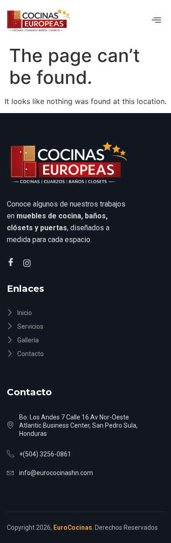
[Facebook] (12, 263)
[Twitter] (28, 262)
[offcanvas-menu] (156, 20)
